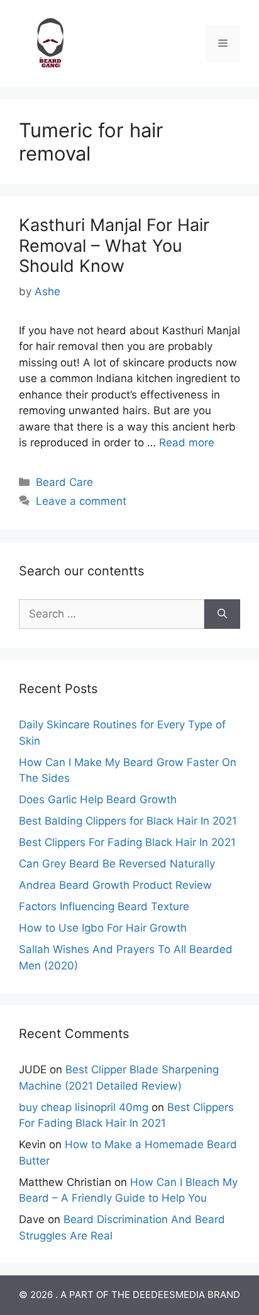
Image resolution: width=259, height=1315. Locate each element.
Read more (186, 442)
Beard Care (64, 482)
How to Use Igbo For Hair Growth (103, 928)
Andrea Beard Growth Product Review (115, 885)
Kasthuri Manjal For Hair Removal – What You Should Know (114, 245)
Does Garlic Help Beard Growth (98, 799)
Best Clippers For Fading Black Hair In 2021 (127, 842)
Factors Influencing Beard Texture (104, 906)
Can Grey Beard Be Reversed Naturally (117, 863)
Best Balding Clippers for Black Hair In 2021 (128, 821)
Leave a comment (81, 501)
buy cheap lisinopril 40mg (83, 1107)
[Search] (222, 614)
